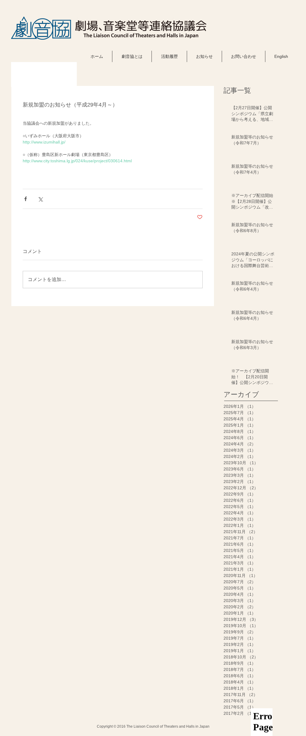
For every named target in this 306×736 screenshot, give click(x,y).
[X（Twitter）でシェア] (40, 199)
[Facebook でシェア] (25, 199)
